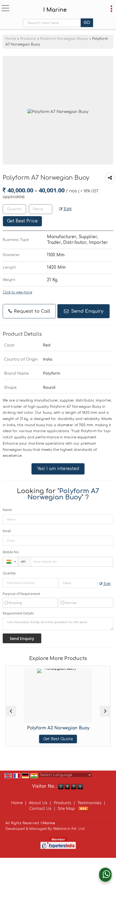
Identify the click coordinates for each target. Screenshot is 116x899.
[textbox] (53, 23)
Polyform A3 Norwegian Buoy (45, 728)
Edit (67, 209)
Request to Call (31, 311)
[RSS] (83, 809)
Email (7, 531)
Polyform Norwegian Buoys (64, 39)
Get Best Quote (45, 739)
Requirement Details (18, 613)
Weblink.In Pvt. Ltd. (69, 829)
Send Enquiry (86, 311)
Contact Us (40, 809)
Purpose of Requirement (21, 594)
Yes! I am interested (58, 468)
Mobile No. (11, 552)
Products (28, 39)
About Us (38, 803)
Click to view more (17, 292)
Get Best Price (22, 221)
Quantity (9, 573)
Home (10, 39)
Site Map (66, 809)
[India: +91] (10, 562)
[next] (105, 711)
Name (7, 509)
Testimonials (89, 803)
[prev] (10, 711)
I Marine (55, 10)
